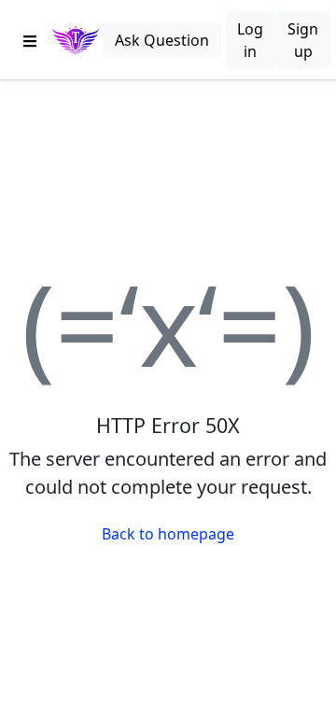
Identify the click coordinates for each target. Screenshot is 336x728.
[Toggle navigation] (30, 40)
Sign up (302, 40)
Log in (250, 40)
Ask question (162, 40)
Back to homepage (168, 534)
